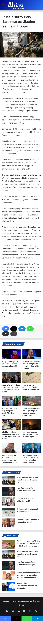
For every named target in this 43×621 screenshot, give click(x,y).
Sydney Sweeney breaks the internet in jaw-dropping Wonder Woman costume (28, 575)
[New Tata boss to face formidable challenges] (8, 491)
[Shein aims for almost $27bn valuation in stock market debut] (8, 480)
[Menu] (3, 6)
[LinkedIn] (22, 328)
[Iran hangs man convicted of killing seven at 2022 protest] (31, 377)
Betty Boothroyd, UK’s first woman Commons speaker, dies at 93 (11, 364)
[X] (13, 328)
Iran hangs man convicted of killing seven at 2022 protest (31, 387)
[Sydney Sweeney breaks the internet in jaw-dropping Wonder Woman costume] (8, 575)
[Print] (13, 333)
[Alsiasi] (16, 5)
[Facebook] (5, 328)
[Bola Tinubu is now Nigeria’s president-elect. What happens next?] (11, 401)
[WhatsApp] (30, 328)
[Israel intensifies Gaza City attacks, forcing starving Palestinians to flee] (11, 377)
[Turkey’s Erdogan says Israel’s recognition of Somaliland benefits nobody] (31, 354)
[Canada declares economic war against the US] (8, 522)
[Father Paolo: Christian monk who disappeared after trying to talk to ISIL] (11, 448)
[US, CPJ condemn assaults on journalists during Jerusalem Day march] (11, 424)
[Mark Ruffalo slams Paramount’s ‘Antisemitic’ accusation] (8, 586)
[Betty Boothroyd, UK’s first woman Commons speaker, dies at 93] (11, 354)
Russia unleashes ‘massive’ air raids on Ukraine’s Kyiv (31, 434)
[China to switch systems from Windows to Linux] (8, 512)
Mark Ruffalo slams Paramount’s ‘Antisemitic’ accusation (27, 585)
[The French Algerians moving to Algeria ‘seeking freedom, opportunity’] (31, 401)
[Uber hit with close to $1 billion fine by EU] (8, 501)
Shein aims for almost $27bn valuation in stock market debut (28, 479)
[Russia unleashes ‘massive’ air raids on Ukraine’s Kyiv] (31, 424)
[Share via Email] (5, 333)
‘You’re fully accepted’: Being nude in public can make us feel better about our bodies (28, 543)
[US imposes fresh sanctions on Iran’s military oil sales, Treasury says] (31, 448)
